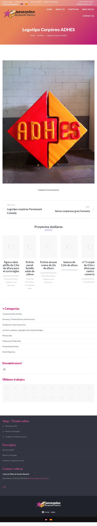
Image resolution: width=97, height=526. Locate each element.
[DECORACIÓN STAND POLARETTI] (80, 397)
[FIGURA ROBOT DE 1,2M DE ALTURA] (7, 388)
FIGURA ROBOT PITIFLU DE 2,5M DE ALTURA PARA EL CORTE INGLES (11, 267)
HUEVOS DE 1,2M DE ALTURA (69, 264)
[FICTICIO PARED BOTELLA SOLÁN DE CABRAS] (71, 397)
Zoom (7, 246)
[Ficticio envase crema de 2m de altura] (89, 397)
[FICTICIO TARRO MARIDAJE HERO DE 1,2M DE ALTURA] (43, 397)
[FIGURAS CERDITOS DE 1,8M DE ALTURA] (53, 397)
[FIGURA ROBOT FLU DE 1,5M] (53, 388)
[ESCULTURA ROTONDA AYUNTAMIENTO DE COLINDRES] (16, 397)
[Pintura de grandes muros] (7, 397)
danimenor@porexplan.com (38, 478)
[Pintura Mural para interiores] (71, 388)
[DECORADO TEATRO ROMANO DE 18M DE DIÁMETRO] (16, 388)
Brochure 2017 (11, 426)
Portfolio (40, 35)
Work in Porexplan (12, 431)
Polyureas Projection (12, 341)
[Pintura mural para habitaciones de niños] (80, 388)
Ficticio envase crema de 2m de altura (48, 265)
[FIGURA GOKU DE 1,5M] (34, 388)
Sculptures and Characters (14, 325)
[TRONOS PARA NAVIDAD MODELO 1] (34, 397)
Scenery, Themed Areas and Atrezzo (19, 319)
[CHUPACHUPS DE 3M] (43, 388)
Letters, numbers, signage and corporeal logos (23, 330)
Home (32, 35)
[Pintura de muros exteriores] (89, 388)
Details (14, 246)
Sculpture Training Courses (16, 437)
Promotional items (11, 279)
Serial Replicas (9, 352)
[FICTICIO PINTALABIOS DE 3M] (62, 388)
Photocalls (7, 335)
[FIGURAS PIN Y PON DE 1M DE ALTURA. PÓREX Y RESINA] (25, 388)
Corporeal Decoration (11, 276)
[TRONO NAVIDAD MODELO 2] (25, 397)
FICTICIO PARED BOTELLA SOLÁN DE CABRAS (29, 268)
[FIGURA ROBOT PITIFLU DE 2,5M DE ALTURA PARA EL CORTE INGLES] (62, 397)
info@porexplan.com (84, 4)
